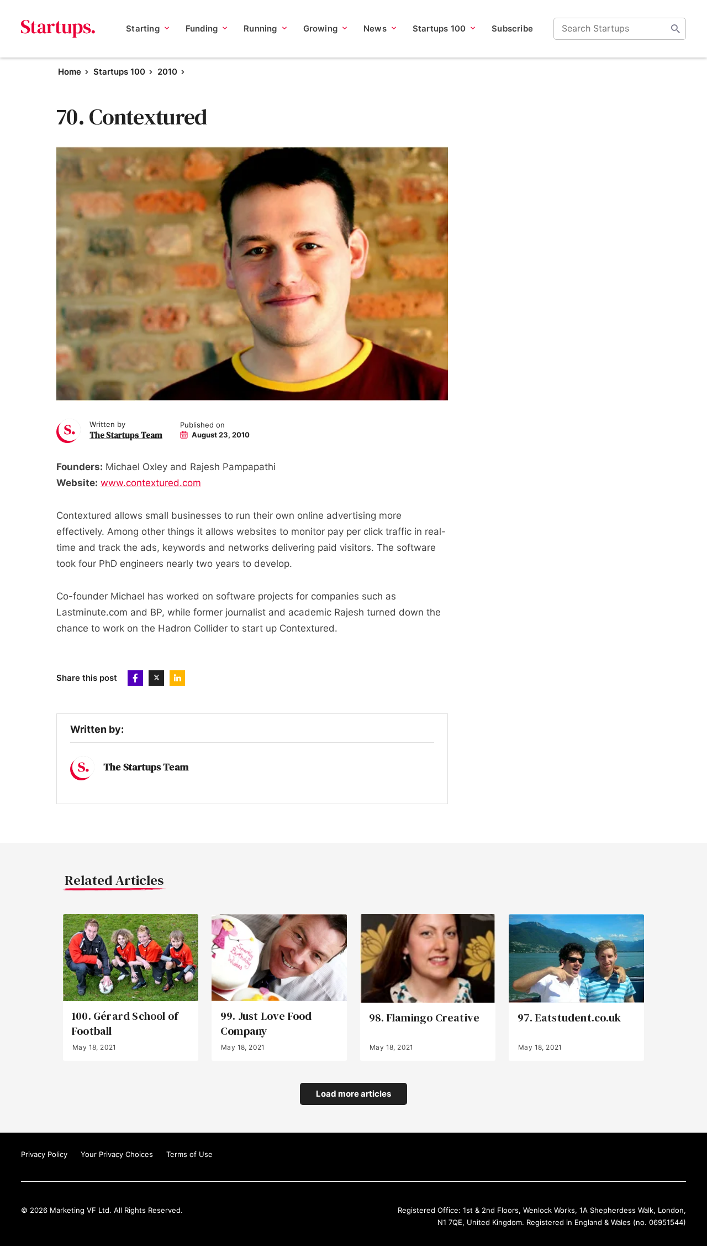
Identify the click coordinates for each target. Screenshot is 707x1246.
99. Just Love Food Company (266, 1024)
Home (69, 71)
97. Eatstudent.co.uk (569, 1017)
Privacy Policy (44, 1154)
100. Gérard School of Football (125, 1024)
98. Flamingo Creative (424, 1017)
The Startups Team (125, 435)
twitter (156, 678)
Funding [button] (202, 28)
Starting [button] (143, 28)
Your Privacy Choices (117, 1154)
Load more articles (353, 1093)
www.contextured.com (151, 482)
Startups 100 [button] (439, 28)
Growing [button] (320, 28)
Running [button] (260, 28)
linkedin (177, 678)
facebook (135, 678)
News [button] (375, 28)
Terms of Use (189, 1154)
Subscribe (512, 28)
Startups (58, 29)
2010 (167, 71)
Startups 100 (119, 71)
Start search (675, 29)
